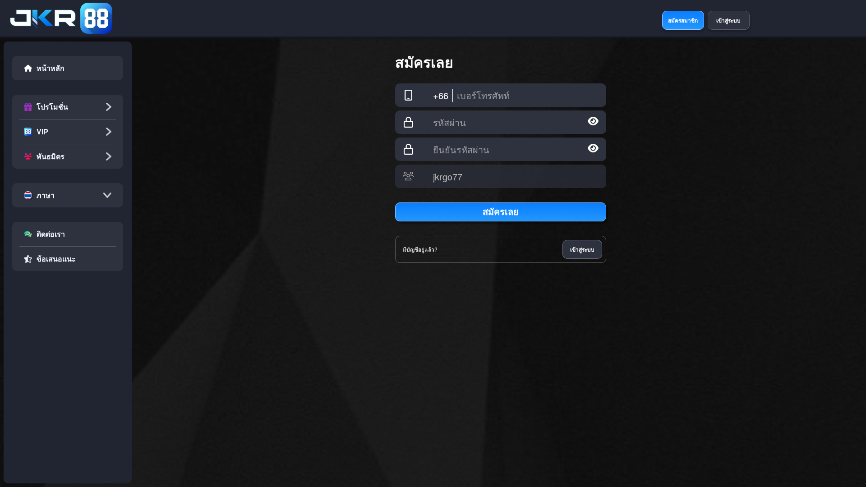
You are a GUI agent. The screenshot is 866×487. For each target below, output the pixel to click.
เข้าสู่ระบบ (582, 249)
